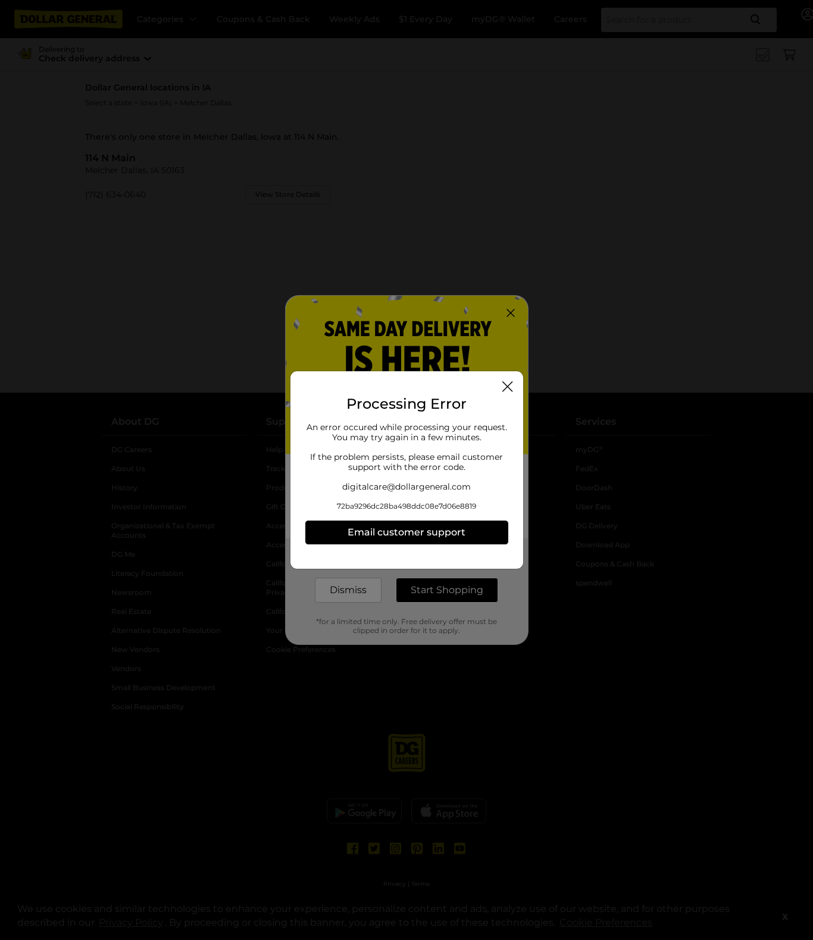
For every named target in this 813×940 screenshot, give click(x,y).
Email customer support (406, 532)
